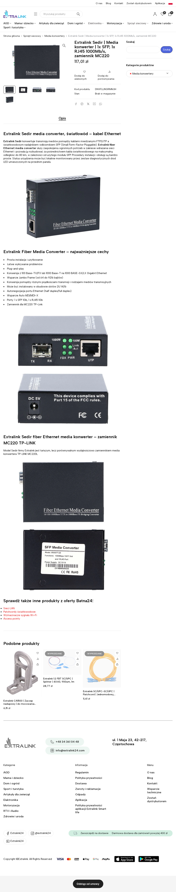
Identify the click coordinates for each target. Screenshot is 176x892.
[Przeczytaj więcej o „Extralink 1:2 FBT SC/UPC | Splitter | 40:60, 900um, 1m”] (77, 664)
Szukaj (130, 41)
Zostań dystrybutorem (139, 3)
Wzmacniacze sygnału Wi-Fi (20, 615)
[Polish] (170, 3)
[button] (64, 45)
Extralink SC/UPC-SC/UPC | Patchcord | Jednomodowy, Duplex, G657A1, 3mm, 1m (98, 694)
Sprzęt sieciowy (32, 36)
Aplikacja (160, 3)
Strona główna (11, 36)
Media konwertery (55, 36)
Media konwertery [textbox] (141, 74)
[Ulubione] (37, 653)
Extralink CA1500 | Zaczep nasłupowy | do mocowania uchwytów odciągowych (18, 703)
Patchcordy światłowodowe (19, 611)
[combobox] (149, 73)
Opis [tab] (62, 118)
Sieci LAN (9, 608)
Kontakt (118, 3)
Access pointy (11, 618)
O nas (99, 3)
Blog (108, 3)
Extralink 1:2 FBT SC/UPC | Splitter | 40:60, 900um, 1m (58, 680)
